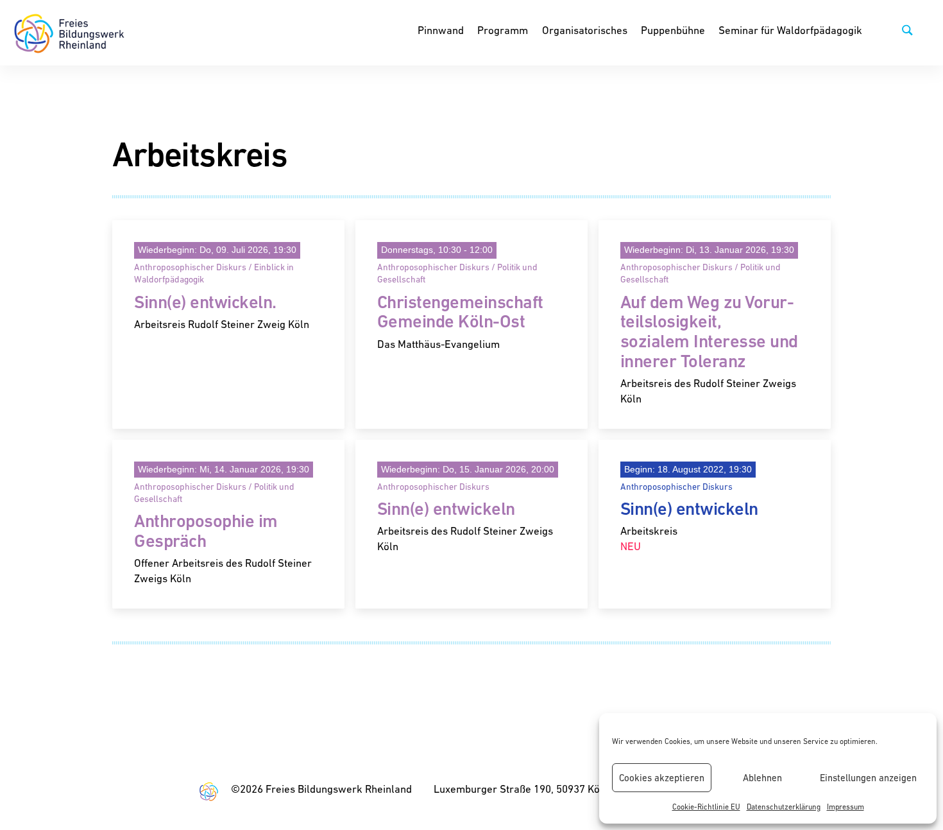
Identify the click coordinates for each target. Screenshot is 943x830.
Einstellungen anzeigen (868, 777)
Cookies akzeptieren (661, 777)
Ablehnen (762, 777)
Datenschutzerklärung (783, 806)
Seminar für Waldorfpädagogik (790, 30)
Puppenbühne (673, 30)
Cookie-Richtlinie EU (706, 806)
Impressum (845, 806)
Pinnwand (441, 30)
